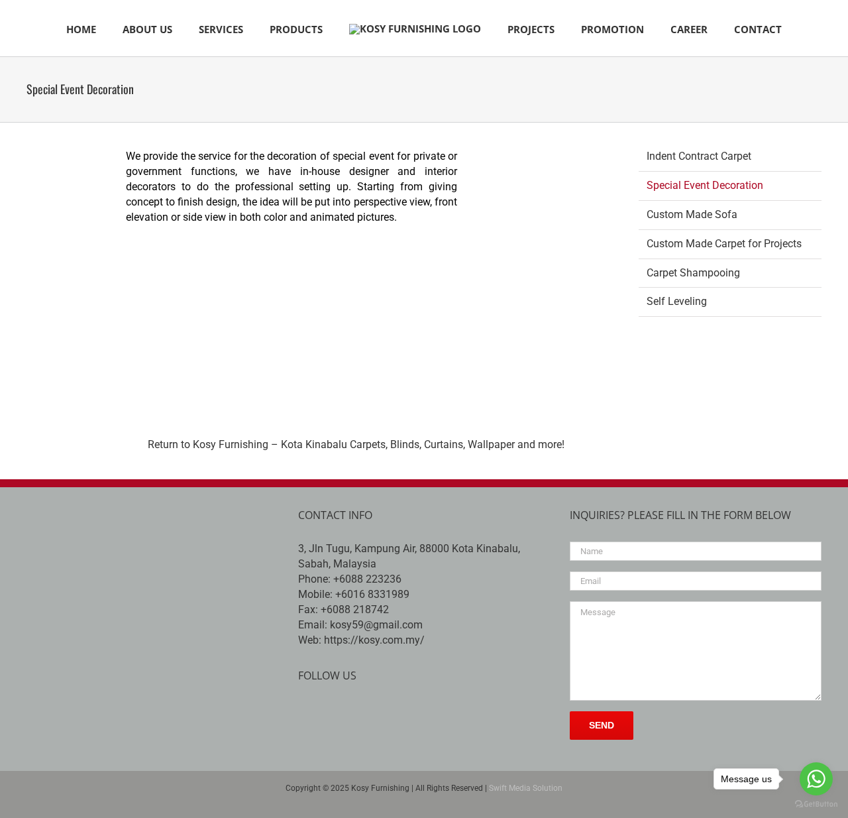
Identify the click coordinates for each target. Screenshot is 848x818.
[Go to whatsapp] (816, 778)
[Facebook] (305, 712)
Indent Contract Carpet (699, 156)
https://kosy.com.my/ (374, 640)
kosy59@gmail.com (376, 624)
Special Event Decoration (705, 185)
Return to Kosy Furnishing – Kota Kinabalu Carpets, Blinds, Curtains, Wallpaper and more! (356, 444)
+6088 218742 (355, 609)
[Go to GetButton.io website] (816, 804)
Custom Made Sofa (692, 214)
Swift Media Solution (525, 788)
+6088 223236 (367, 579)
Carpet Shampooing (693, 272)
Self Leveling (677, 301)
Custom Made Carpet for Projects (724, 243)
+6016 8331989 (372, 594)
